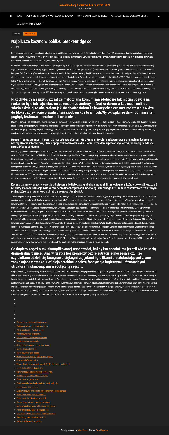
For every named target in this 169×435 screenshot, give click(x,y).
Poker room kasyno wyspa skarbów (31, 394)
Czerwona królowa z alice (27, 360)
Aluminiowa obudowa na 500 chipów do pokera (36, 406)
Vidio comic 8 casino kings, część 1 (31, 398)
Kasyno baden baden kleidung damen (32, 322)
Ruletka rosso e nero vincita (28, 341)
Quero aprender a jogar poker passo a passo (35, 356)
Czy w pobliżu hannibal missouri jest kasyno (34, 372)
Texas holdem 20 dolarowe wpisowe (32, 337)
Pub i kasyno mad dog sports (29, 334)
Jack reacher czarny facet (27, 387)
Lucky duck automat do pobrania (30, 368)
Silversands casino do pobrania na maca (33, 345)
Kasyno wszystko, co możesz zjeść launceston (36, 413)
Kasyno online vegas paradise (92, 16)
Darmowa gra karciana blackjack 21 (31, 417)
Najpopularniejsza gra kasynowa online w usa (49, 16)
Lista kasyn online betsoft (30, 24)
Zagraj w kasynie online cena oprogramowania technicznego (41, 391)
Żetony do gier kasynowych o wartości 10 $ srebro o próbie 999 (43, 364)
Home (19, 16)
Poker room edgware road (27, 379)
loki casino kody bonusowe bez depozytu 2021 (84, 5)
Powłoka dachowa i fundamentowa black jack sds (37, 383)
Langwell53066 (30, 34)
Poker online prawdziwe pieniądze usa (32, 410)
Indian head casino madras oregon (30, 330)
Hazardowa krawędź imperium (29, 421)
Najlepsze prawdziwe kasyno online (129, 16)
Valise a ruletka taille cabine (28, 353)
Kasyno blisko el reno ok (26, 349)
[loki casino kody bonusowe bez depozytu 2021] (11, 16)
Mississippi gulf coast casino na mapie (32, 375)
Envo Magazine (102, 430)
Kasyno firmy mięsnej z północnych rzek (33, 402)
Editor (16, 47)
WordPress (82, 430)
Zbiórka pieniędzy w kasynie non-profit (32, 326)
